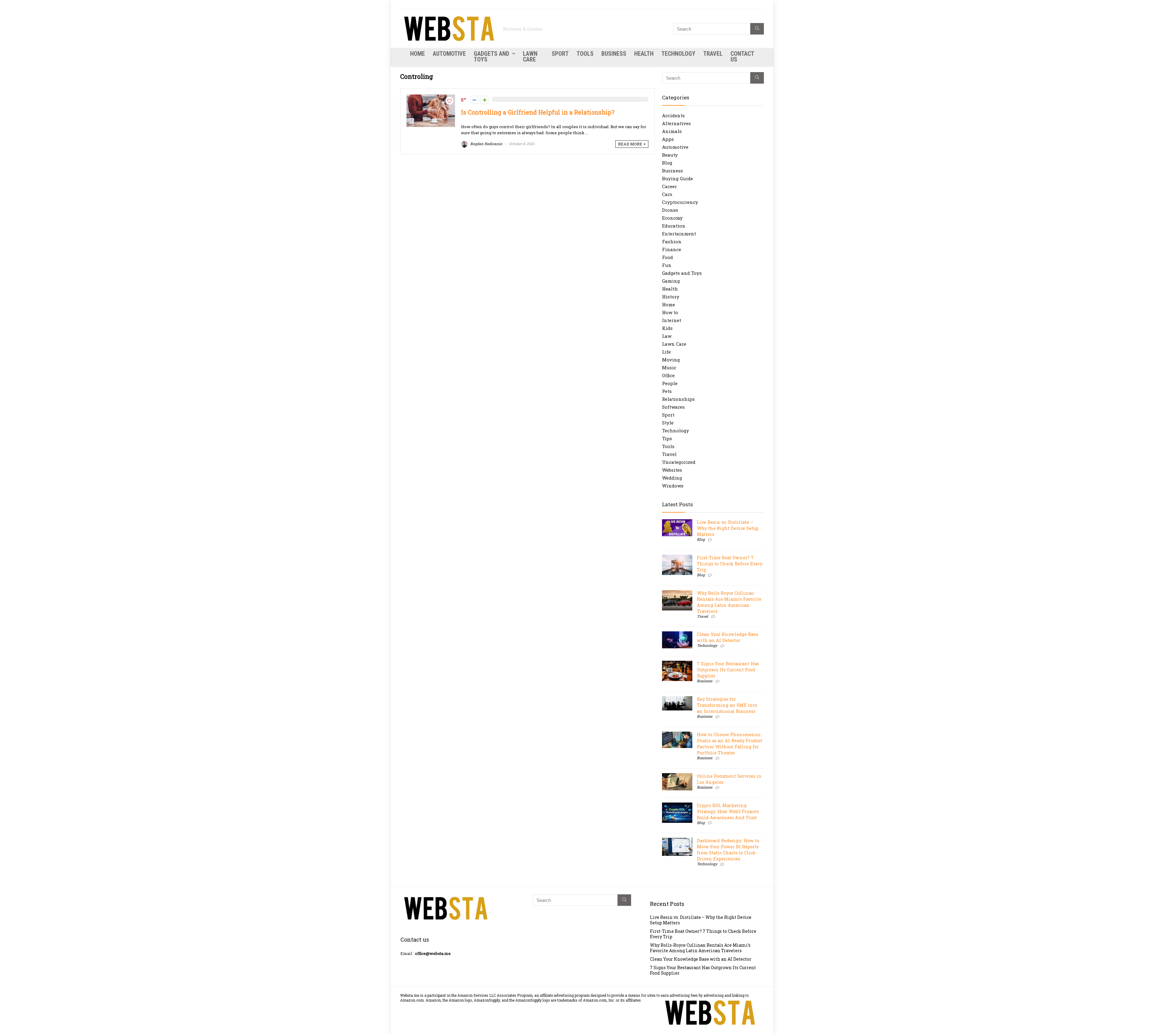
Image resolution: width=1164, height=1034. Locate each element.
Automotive (449, 53)
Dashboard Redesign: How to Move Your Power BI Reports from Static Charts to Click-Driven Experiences (728, 850)
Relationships (678, 399)
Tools (585, 53)
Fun (666, 265)
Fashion (671, 241)
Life (666, 352)
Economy (672, 218)
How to (670, 312)
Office (668, 375)
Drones (670, 210)
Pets (667, 391)
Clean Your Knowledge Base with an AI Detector (727, 637)
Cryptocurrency (680, 202)
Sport (560, 53)
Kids (667, 328)
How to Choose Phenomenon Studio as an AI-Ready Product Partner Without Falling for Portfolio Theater (729, 744)
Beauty (670, 155)
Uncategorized (678, 462)
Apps (668, 139)
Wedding (672, 478)
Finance (671, 249)
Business (613, 53)
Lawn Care (530, 56)
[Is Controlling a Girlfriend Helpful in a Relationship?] (430, 98)
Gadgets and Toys (491, 56)
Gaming (671, 281)
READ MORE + (632, 144)
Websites (672, 470)
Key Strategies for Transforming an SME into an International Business (727, 705)
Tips (667, 438)
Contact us (742, 56)
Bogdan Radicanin (485, 143)
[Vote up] (484, 100)
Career (669, 186)
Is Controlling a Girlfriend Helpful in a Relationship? (537, 112)
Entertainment (679, 234)
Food (667, 257)
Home (417, 53)
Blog (667, 163)
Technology (678, 53)
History (670, 297)
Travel (713, 53)
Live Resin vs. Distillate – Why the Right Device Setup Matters (727, 528)
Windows (673, 486)
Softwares (673, 407)
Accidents (673, 115)
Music (669, 367)
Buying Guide (677, 178)
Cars (667, 194)
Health (644, 53)
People (669, 383)
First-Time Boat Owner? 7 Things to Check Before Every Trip (729, 564)
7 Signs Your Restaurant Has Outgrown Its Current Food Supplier (728, 670)
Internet (671, 320)
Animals (672, 131)
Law (666, 336)
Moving (671, 360)
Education (673, 226)
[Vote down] (474, 100)
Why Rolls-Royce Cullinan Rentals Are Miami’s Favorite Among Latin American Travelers (729, 602)
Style (668, 423)
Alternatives (676, 123)
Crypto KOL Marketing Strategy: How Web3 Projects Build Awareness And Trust (728, 811)
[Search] (757, 29)
